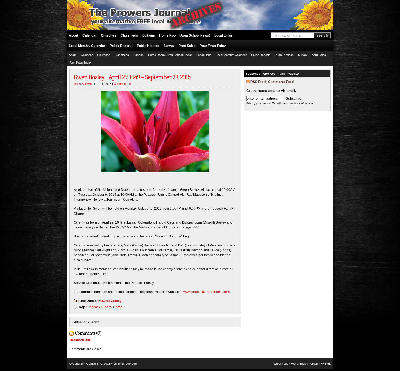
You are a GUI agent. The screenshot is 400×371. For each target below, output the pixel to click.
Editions (148, 35)
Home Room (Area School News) (184, 35)
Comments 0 (122, 83)
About (73, 35)
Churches (108, 35)
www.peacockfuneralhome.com (206, 292)
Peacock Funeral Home (104, 307)
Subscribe (253, 73)
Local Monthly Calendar (87, 46)
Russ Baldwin (83, 83)
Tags (281, 73)
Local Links (223, 35)
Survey (169, 46)
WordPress (280, 363)
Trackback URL (80, 340)
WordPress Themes (304, 363)
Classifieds (129, 35)
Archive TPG (94, 363)
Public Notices (148, 46)
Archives (269, 73)
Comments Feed (281, 82)
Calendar (89, 35)
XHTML (326, 363)
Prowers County (109, 301)
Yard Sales (187, 46)
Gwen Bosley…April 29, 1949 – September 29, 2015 (132, 77)
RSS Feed (258, 82)
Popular (293, 73)
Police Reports (121, 46)
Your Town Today (213, 46)
